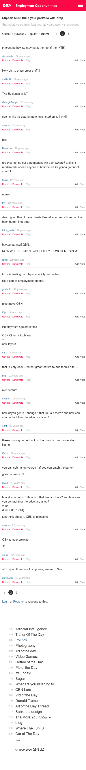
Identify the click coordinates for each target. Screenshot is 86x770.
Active (45, 34)
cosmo (5, 125)
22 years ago (23, 56)
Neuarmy (7, 148)
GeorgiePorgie (10, 102)
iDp (4, 312)
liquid (4, 180)
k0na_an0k (8, 230)
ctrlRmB (6, 79)
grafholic (6, 289)
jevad (5, 482)
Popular (32, 34)
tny (4, 202)
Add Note (80, 60)
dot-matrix (7, 56)
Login (5, 601)
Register (18, 601)
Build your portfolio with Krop (42, 18)
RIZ (4, 375)
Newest (19, 34)
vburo (5, 555)
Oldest (6, 34)
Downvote (17, 60)
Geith (5, 453)
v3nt (4, 425)
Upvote (6, 60)
